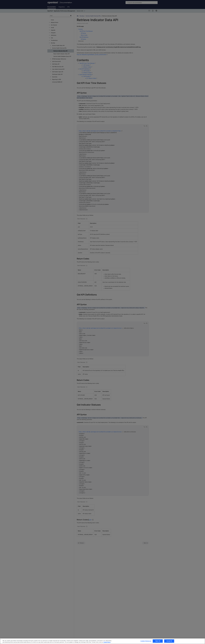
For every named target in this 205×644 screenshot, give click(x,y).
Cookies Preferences (145, 641)
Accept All (169, 641)
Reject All (157, 641)
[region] (102, 641)
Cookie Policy (107, 642)
